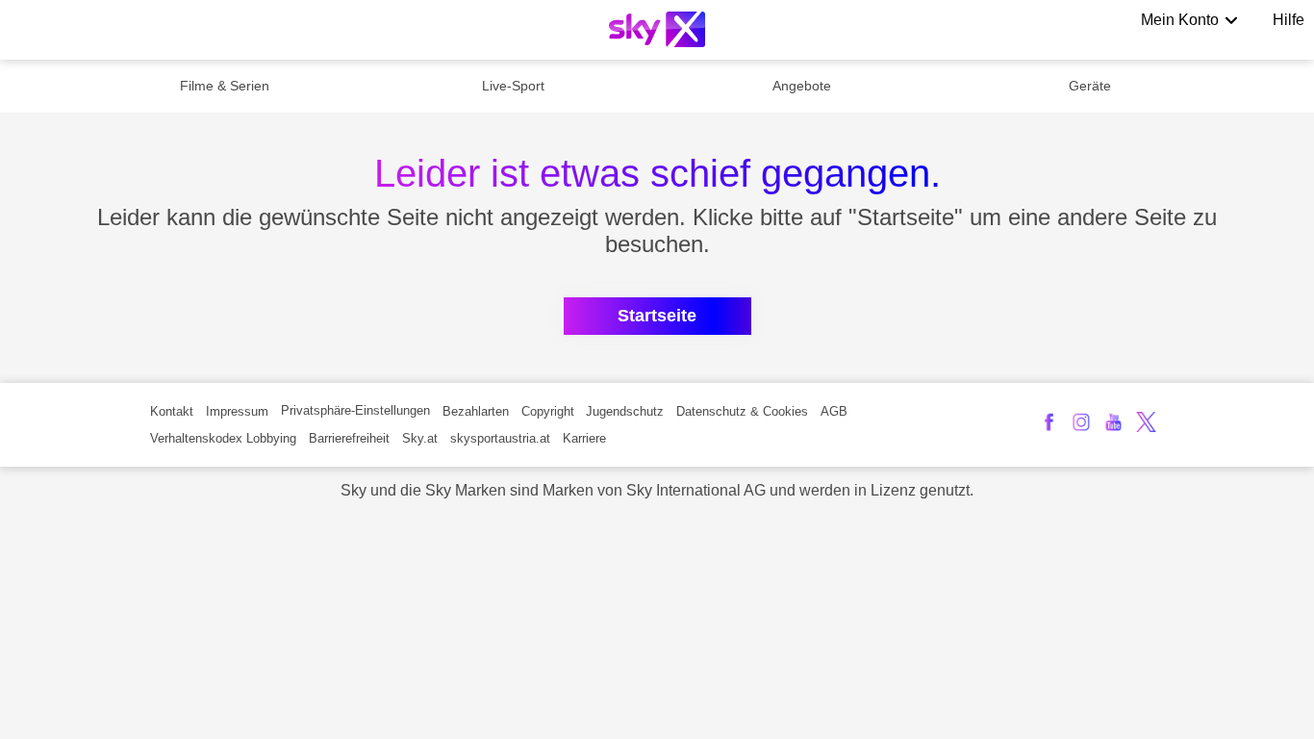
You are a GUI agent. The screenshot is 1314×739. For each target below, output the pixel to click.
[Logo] (657, 29)
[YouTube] (1113, 422)
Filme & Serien (224, 85)
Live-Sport (513, 85)
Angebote (801, 85)
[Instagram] (1082, 422)
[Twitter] (1146, 422)
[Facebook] (1049, 422)
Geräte (1090, 85)
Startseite (657, 315)
